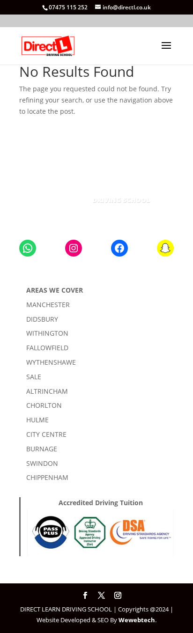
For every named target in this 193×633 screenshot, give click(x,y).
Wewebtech (137, 620)
